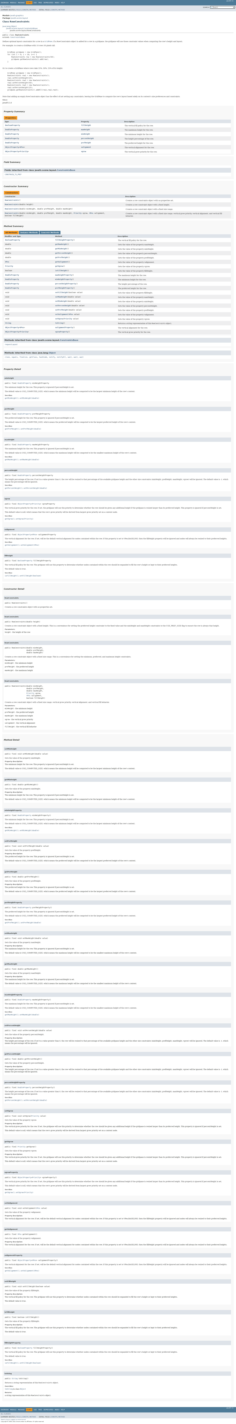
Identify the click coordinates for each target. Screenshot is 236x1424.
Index (57, 3)
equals (15, 357)
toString (59, 323)
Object (52, 353)
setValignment (61, 314)
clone (7, 357)
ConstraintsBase (17, 37)
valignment (86, 147)
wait (70, 357)
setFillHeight (61, 292)
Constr (25, 10)
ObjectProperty (12, 147)
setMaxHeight (61, 297)
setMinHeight (61, 301)
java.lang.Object (9, 26)
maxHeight (85, 130)
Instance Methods (29, 233)
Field (18, 10)
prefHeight (86, 143)
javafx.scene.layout (19, 18)
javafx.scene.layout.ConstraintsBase (22, 28)
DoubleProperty (12, 130)
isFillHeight (61, 271)
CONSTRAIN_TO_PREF (13, 174)
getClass (33, 357)
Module (13, 3)
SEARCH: (206, 7)
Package (21, 3)
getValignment (61, 262)
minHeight (85, 134)
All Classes (6, 7)
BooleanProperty (12, 125)
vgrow (83, 151)
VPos (22, 147)
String (8, 323)
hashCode (43, 357)
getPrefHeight (61, 257)
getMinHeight (61, 249)
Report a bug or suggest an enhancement (13, 1419)
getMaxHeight (61, 244)
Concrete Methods (50, 233)
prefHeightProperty (64, 288)
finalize (23, 357)
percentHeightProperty (65, 284)
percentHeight (87, 138)
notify (52, 357)
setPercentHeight (63, 306)
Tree (40, 3)
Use (35, 3)
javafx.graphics (16, 15)
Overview (5, 3)
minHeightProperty (63, 279)
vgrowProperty (61, 332)
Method (33, 10)
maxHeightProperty (63, 275)
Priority (24, 151)
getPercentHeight (63, 253)
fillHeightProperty (64, 240)
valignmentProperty (64, 327)
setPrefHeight (61, 310)
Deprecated (48, 3)
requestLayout (11, 344)
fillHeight (86, 125)
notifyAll (61, 357)
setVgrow (59, 319)
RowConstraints (12, 200)
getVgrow (59, 266)
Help (63, 3)
